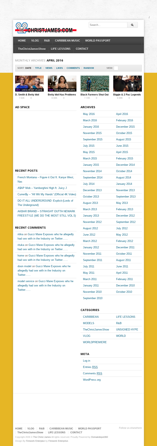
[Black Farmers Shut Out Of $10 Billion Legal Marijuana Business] (95, 83)
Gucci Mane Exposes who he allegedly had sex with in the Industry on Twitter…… (44, 270)
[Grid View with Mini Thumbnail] (116, 68)
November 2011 (92, 253)
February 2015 (124, 158)
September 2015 (92, 139)
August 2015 (123, 139)
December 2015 (125, 126)
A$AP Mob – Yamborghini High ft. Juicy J (42, 188)
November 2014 (92, 171)
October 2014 (124, 171)
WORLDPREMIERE (95, 342)
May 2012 (122, 234)
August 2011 (123, 260)
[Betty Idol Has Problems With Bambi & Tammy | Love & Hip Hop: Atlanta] (62, 83)
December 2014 (125, 164)
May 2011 (88, 272)
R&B (47, 40)
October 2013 (91, 196)
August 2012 (90, 228)
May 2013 (122, 202)
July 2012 (122, 228)
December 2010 (125, 285)
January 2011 (91, 285)
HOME (22, 40)
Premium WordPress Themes (139, 433)
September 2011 (92, 260)
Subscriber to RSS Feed (132, 433)
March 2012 (90, 241)
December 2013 (92, 190)
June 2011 (122, 266)
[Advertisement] (74, 9)
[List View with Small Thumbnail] (129, 68)
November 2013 (125, 190)
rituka (21, 244)
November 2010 (92, 291)
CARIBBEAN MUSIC (67, 40)
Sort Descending (96, 68)
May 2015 (89, 152)
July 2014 (88, 183)
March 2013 (90, 209)
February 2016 (124, 120)
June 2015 (122, 145)
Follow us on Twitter (113, 433)
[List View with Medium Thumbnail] (133, 68)
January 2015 (91, 164)
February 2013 (124, 209)
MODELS (88, 323)
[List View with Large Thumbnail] (137, 68)
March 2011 (90, 279)
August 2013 (90, 202)
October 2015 (124, 133)
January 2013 (91, 215)
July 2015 (88, 145)
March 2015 (90, 158)
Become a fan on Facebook (119, 433)
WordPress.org (92, 379)
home (21, 255)
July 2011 (88, 266)
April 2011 (122, 272)
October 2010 (124, 291)
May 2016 (89, 114)
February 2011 (124, 279)
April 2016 (122, 114)
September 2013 (126, 196)
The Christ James (42, 437)
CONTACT (82, 48)
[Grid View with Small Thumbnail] (120, 68)
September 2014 (92, 177)
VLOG (35, 40)
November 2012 (92, 222)
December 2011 (125, 247)
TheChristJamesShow (32, 48)
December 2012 (125, 215)
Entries (90, 367)
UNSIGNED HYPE (127, 329)
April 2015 (122, 152)
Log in (86, 360)
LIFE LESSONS (61, 48)
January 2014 (124, 183)
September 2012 (126, 222)
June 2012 (89, 234)
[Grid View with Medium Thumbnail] (124, 68)
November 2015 (92, 133)
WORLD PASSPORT (97, 40)
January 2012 (91, 247)
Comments (92, 373)
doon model (24, 266)
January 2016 (91, 126)
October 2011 (124, 253)
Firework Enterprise (58, 441)
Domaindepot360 (99, 437)
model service (26, 281)
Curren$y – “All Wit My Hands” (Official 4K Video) (47, 194)
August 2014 (123, 177)
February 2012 (124, 241)
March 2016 (90, 120)
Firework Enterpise (35, 441)
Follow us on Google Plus (126, 433)
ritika (20, 234)
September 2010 (92, 298)
